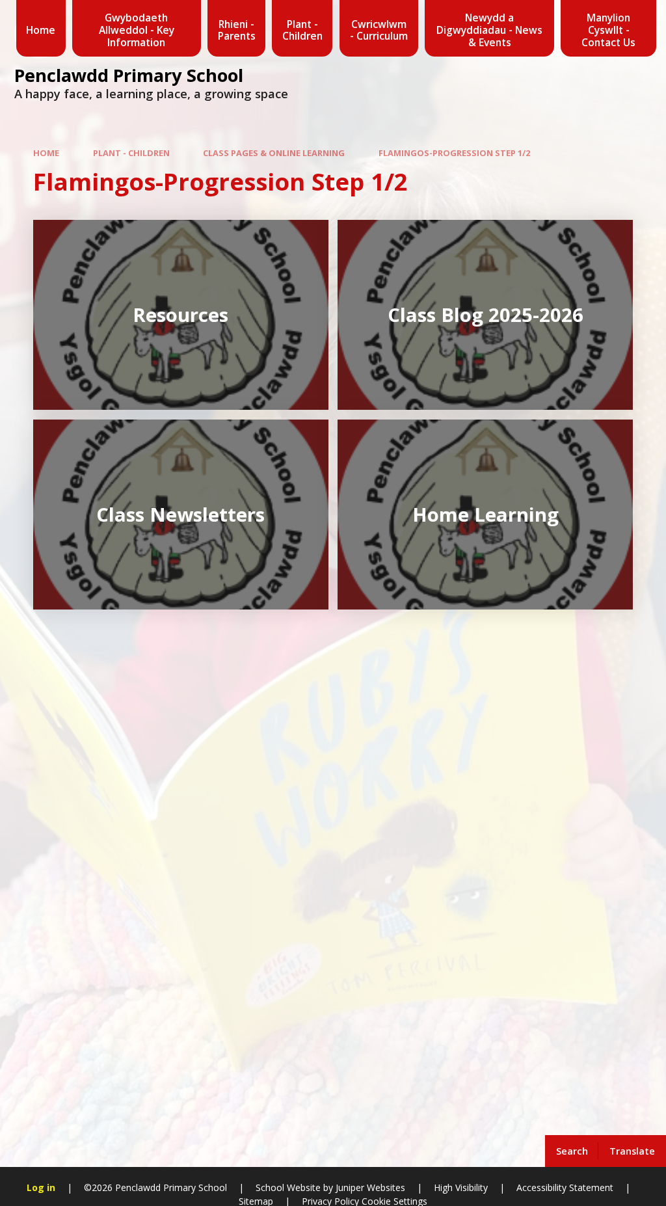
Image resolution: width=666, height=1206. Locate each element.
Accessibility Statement (564, 1187)
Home (46, 153)
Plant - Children (131, 153)
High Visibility (461, 1187)
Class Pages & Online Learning (274, 153)
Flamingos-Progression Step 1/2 (454, 153)
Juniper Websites (369, 1187)
